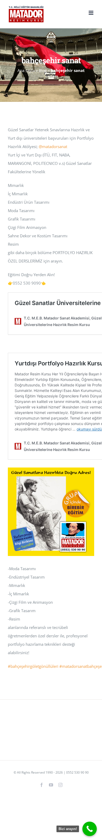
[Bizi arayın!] (89, 829)
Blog (43, 70)
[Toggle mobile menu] (91, 12)
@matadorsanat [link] (53, 146)
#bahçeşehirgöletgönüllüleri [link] (33, 666)
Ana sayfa (26, 70)
